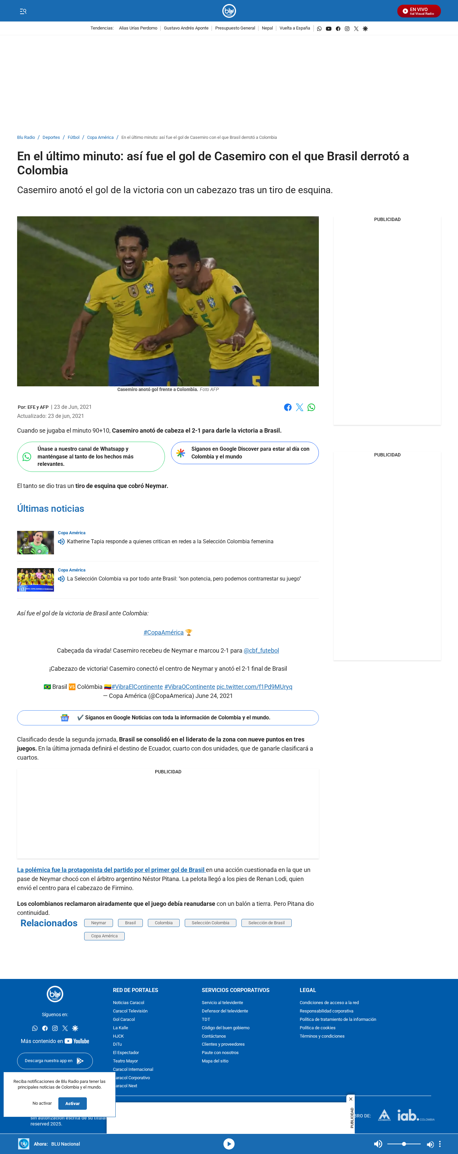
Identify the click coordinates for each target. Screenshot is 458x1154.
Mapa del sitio (215, 1061)
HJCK (118, 1036)
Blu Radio (26, 137)
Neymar (98, 922)
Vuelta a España (295, 28)
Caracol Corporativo (131, 1078)
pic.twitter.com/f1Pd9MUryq (254, 686)
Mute (378, 1144)
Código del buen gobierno (225, 1028)
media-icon (229, 1144)
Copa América (100, 137)
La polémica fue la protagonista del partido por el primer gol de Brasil (111, 869)
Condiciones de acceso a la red (329, 1003)
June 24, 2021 (214, 695)
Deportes (51, 137)
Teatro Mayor (125, 1061)
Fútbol (73, 137)
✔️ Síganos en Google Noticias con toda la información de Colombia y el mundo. (174, 717)
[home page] (229, 11)
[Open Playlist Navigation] (440, 1144)
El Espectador (126, 1053)
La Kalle (120, 1028)
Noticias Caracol (128, 1003)
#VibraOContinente (189, 686)
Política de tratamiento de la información (338, 1020)
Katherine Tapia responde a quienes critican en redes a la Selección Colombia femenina (170, 541)
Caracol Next (125, 1086)
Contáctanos (214, 1036)
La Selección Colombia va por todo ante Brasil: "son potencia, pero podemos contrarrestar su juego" (184, 578)
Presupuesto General (235, 28)
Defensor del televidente (225, 1011)
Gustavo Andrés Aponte (186, 28)
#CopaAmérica (164, 632)
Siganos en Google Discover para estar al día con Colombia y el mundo (250, 453)
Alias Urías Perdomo (138, 28)
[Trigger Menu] (23, 11)
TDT (206, 1020)
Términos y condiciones (322, 1036)
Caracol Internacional (133, 1069)
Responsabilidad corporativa (326, 1011)
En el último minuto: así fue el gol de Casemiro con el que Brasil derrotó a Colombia (199, 137)
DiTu (117, 1045)
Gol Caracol (124, 1020)
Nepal (267, 28)
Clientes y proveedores (223, 1045)
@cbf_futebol (261, 650)
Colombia (164, 922)
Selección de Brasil (266, 922)
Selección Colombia (210, 922)
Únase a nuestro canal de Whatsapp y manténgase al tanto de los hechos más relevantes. (85, 456)
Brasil (130, 922)
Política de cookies (318, 1028)
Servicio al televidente (222, 1003)
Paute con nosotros (220, 1053)
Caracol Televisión (130, 1011)
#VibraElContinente (137, 686)
